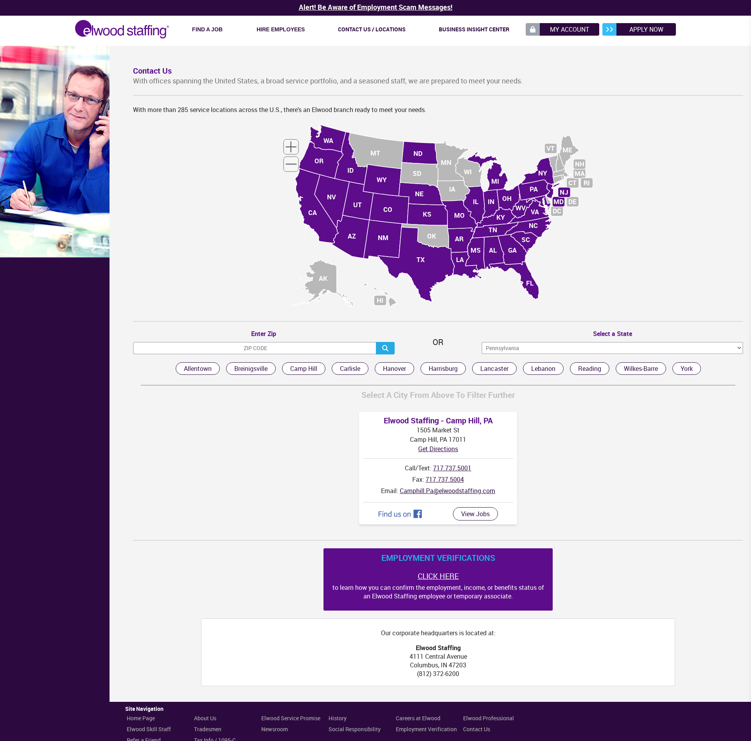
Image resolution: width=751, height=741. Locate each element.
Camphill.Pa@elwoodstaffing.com (447, 490)
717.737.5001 (452, 468)
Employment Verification (426, 729)
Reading (589, 368)
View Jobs (475, 514)
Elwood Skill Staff (149, 729)
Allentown (198, 368)
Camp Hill (303, 368)
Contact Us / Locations (372, 29)
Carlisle (350, 368)
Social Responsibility (355, 729)
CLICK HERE (438, 576)
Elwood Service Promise (290, 718)
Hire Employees (281, 29)
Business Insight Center (474, 29)
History (338, 718)
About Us (205, 718)
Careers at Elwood (418, 718)
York (687, 368)
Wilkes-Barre (641, 368)
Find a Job (207, 29)
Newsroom (274, 729)
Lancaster (494, 368)
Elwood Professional (488, 718)
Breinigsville (251, 368)
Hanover (394, 368)
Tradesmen (207, 729)
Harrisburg (443, 368)
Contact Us (476, 729)
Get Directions (438, 449)
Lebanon (543, 368)
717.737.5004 (445, 479)
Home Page (141, 718)
